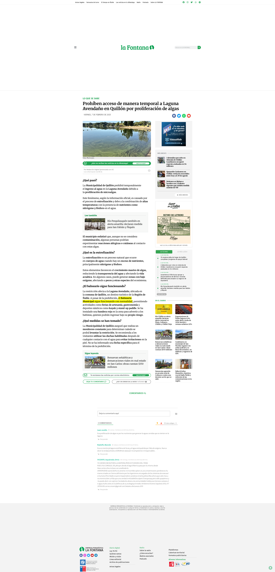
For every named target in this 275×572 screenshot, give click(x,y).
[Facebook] (183, 2)
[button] (174, 116)
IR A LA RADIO (194, 92)
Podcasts (145, 2)
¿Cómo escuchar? (146, 553)
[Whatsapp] (196, 2)
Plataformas (173, 550)
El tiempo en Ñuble (107, 2)
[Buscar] (199, 47)
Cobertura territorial (177, 553)
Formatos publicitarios (177, 555)
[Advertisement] (137, 529)
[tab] (164, 251)
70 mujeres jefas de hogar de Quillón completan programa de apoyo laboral (174, 258)
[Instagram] (187, 2)
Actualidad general (126, 92)
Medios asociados (147, 556)
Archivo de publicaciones (119, 562)
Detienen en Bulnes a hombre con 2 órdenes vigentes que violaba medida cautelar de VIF (177, 184)
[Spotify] (200, 2)
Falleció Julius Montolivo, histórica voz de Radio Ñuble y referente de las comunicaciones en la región (183, 376)
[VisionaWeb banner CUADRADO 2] (174, 146)
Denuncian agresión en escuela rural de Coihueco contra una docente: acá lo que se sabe (163, 375)
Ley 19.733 (113, 551)
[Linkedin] (96, 555)
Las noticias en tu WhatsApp (125, 2)
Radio (139, 2)
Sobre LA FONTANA (157, 2)
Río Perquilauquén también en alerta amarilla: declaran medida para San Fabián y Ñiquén (175, 288)
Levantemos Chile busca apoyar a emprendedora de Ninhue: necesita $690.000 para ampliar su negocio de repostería (173, 277)
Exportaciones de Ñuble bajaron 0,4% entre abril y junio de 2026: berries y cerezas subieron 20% (183, 320)
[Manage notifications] (270, 568)
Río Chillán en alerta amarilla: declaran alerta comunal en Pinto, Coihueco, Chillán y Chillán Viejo (163, 320)
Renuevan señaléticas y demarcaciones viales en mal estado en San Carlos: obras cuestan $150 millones (163, 346)
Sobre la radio (145, 550)
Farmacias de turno (92, 2)
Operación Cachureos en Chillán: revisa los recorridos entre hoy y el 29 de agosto (177, 174)
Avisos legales (79, 2)
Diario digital (115, 548)
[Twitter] (191, 2)
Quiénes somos (115, 554)
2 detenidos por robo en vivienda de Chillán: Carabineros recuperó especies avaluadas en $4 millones (176, 162)
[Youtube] (92, 555)
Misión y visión (115, 557)
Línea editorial (115, 559)
